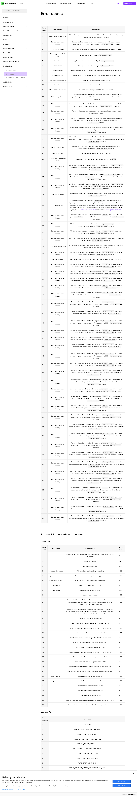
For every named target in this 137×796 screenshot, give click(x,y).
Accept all (121, 781)
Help (92, 3)
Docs (21, 3)
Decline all (121, 785)
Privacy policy (20, 789)
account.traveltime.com (88, 210)
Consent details (7, 789)
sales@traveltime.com (113, 210)
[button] (4, 10)
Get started (128, 3)
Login (117, 3)
